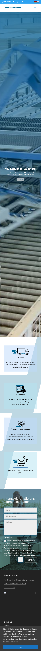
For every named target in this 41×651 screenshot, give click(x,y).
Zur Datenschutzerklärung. (25, 555)
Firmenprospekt (9, 588)
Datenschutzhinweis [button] (11, 642)
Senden (31, 560)
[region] (20, 174)
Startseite (7, 625)
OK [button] (20, 647)
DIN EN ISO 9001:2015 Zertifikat (15, 584)
